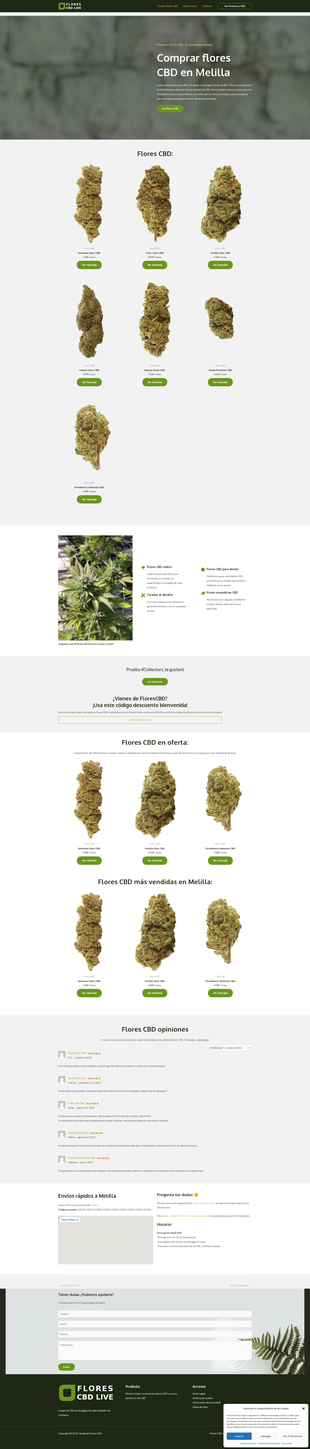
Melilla (94, 1205)
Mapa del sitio (200, 1406)
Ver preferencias (292, 1436)
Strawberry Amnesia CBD (81, 1157)
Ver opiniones (155, 681)
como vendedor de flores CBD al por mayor (185, 1215)
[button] (303, 1408)
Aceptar (239, 1436)
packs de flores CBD (204, 1203)
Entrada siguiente (241, 1285)
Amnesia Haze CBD (78, 1132)
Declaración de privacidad (269, 1443)
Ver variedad (89, 264)
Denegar (266, 1436)
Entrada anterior (68, 1285)
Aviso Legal (286, 1443)
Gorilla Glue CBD (77, 1053)
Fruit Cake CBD (76, 1103)
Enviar (66, 1367)
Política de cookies (248, 1443)
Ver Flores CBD (170, 108)
